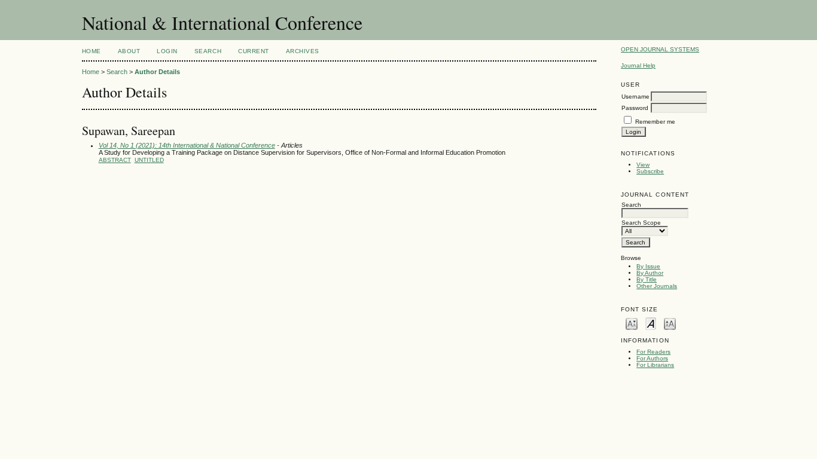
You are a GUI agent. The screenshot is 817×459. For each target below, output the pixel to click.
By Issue (648, 266)
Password (634, 108)
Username (635, 96)
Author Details (157, 71)
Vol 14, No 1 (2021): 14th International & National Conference (187, 145)
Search (207, 51)
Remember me (655, 121)
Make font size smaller (632, 323)
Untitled (149, 160)
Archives (302, 51)
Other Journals (656, 286)
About (129, 51)
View (643, 164)
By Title (646, 279)
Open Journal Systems (660, 49)
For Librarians (655, 365)
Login (167, 51)
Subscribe (650, 171)
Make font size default (651, 323)
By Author (649, 273)
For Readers (653, 351)
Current (253, 51)
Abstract (115, 160)
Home (91, 51)
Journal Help (638, 65)
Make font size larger (670, 323)
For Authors (652, 358)
